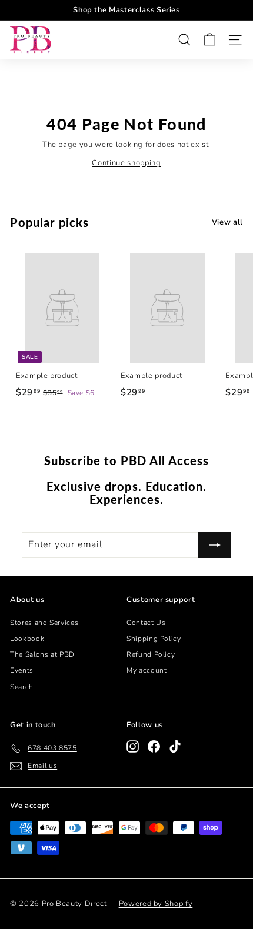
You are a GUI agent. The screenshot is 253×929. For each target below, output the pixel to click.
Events (22, 670)
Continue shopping (126, 163)
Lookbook (27, 638)
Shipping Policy (153, 638)
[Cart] (210, 39)
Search (22, 686)
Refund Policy (150, 654)
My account (146, 670)
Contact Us (146, 622)
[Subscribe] (214, 545)
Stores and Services (44, 622)
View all (227, 222)
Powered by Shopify (156, 903)
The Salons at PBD (42, 654)
